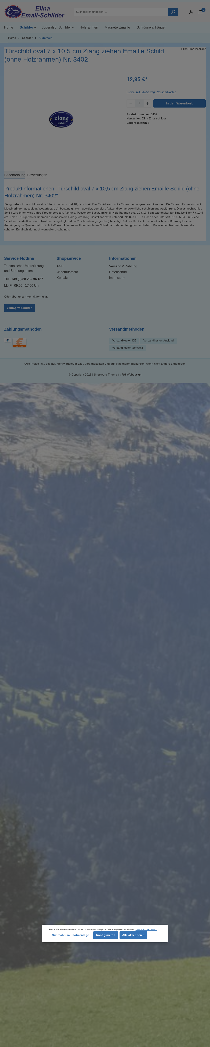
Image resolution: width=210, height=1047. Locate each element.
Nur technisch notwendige (70, 935)
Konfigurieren (105, 935)
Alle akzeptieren (133, 935)
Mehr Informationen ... (146, 929)
